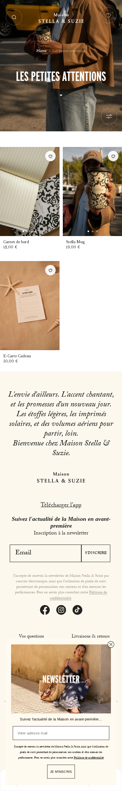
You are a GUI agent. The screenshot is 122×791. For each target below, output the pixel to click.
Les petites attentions (68, 51)
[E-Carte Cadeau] (30, 305)
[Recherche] (14, 17)
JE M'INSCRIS (61, 771)
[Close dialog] (111, 644)
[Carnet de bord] (30, 191)
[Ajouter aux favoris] (50, 156)
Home (41, 51)
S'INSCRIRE (96, 553)
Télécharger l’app (61, 506)
